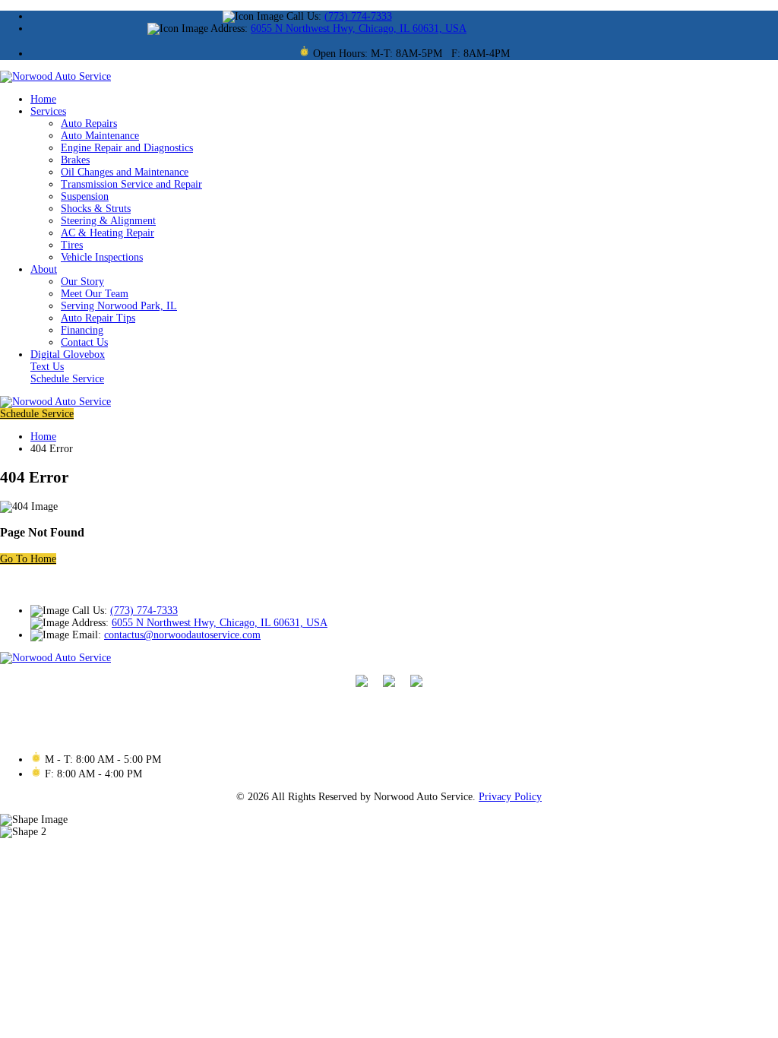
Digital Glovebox (67, 354)
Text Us (47, 366)
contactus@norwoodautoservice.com (182, 635)
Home (43, 99)
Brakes (75, 160)
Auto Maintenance (100, 135)
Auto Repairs (89, 123)
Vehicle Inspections (102, 257)
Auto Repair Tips (98, 318)
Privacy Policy (510, 796)
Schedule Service (67, 379)
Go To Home (28, 559)
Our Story (82, 281)
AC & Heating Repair (107, 233)
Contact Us (84, 342)
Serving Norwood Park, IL (119, 306)
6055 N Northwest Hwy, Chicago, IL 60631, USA (358, 28)
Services (48, 111)
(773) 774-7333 (358, 16)
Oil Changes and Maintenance (124, 172)
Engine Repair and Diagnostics (127, 147)
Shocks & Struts (96, 208)
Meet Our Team (94, 293)
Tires (72, 245)
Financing (82, 330)
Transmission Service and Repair (131, 184)
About (43, 269)
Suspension (85, 196)
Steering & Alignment (108, 220)
